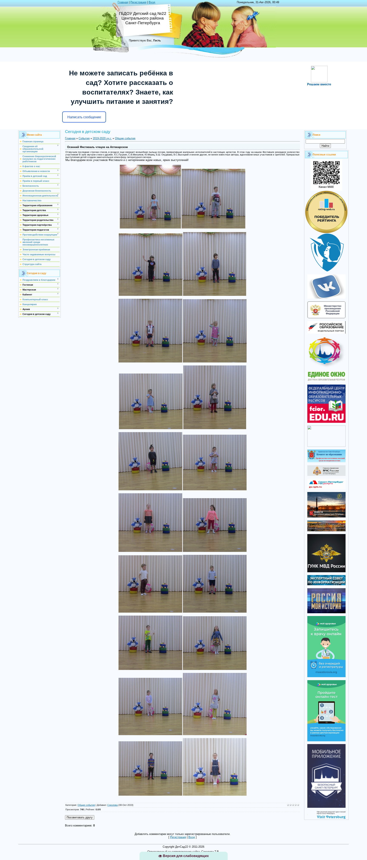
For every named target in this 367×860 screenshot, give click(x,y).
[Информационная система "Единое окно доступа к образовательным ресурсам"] (326, 380)
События (84, 138)
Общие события (125, 138)
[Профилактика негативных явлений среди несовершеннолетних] (326, 461)
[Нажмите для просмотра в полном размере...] (150, 227)
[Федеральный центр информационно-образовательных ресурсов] (326, 421)
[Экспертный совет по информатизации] (326, 584)
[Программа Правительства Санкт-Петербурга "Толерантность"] (326, 367)
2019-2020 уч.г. (102, 138)
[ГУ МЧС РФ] (326, 475)
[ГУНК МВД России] (326, 571)
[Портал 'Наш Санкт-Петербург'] (326, 445)
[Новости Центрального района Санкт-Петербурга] (326, 516)
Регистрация (138, 2)
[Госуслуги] (326, 488)
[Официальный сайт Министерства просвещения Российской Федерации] (326, 317)
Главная (123, 2)
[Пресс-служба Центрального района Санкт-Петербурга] (326, 530)
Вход (152, 2)
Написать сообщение (84, 117)
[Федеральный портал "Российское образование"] (326, 332)
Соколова (112, 805)
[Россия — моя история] (326, 612)
